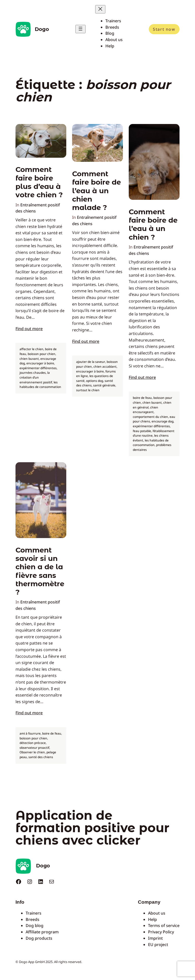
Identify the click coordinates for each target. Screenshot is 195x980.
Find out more (29, 328)
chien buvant (29, 359)
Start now (164, 29)
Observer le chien (32, 752)
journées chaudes (33, 372)
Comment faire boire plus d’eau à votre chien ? (39, 182)
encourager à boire (40, 363)
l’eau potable (142, 431)
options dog (94, 381)
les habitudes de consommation (40, 384)
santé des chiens (40, 757)
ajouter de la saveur (90, 362)
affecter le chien (31, 349)
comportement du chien (150, 417)
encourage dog (162, 421)
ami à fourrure (30, 733)
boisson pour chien (41, 354)
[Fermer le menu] (100, 9)
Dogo (42, 29)
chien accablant (105, 366)
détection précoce (33, 743)
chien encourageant (145, 409)
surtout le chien (88, 390)
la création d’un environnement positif (36, 377)
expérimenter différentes (38, 368)
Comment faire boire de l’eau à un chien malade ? (96, 191)
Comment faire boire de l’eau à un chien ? (153, 224)
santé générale (104, 385)
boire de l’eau (142, 398)
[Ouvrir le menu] (80, 29)
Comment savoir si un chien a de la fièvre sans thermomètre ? (39, 571)
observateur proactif (34, 747)
